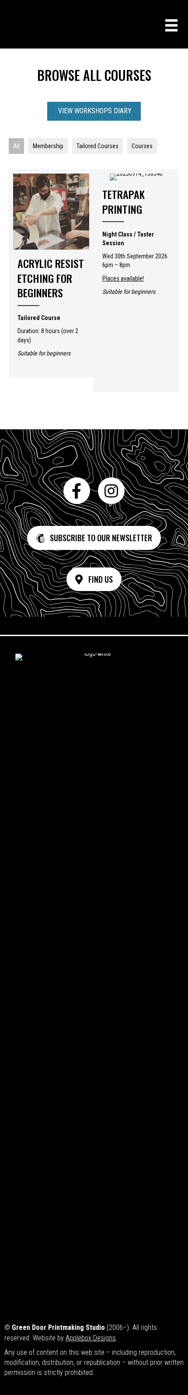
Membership (48, 146)
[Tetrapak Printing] (136, 238)
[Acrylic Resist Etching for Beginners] (51, 273)
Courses (142, 146)
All (16, 146)
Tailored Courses (97, 146)
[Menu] (171, 25)
